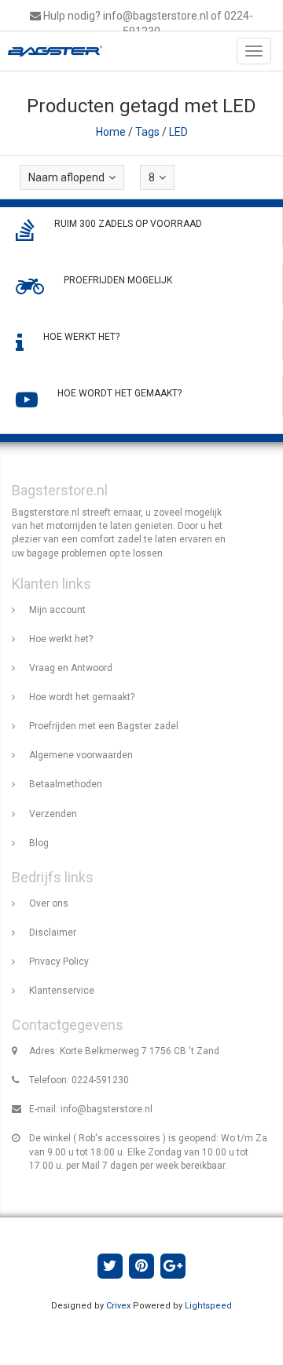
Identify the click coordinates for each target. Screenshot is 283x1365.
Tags (147, 132)
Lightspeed (208, 1306)
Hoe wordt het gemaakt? (81, 697)
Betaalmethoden (65, 784)
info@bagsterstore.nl (107, 1109)
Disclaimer (52, 932)
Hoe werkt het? (61, 638)
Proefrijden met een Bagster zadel (103, 726)
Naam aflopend (66, 177)
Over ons (48, 903)
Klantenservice (61, 990)
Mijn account (57, 609)
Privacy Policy (59, 961)
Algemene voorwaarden (81, 755)
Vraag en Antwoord (70, 667)
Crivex (118, 1306)
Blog (39, 843)
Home (111, 132)
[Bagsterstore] (51, 51)
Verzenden (53, 813)
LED (178, 132)
